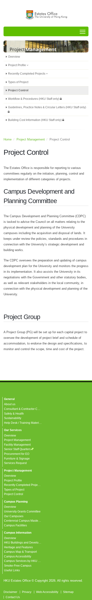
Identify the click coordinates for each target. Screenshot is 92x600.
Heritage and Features (18, 547)
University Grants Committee (22, 511)
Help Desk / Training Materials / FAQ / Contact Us (35, 422)
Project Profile (17, 65)
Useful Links (12, 570)
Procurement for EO (16, 453)
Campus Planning (16, 501)
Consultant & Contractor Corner (24, 408)
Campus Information (17, 532)
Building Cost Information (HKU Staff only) (35, 119)
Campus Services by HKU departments (29, 560)
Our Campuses (13, 516)
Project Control (18, 90)
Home (8, 139)
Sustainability (12, 418)
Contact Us (13, 597)
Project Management (31, 139)
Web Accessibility (47, 591)
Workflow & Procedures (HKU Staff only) (34, 98)
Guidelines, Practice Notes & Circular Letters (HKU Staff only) (47, 107)
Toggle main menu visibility (82, 31)
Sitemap (68, 591)
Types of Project (18, 82)
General (9, 398)
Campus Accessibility (17, 556)
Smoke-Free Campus (17, 565)
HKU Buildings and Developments (26, 542)
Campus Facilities (15, 525)
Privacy (26, 591)
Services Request (15, 462)
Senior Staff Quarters (17, 449)
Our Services (13, 430)
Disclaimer (10, 591)
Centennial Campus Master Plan (25, 520)
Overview (14, 56)
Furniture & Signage (17, 458)
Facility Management (17, 444)
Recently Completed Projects (27, 73)
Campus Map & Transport (20, 551)
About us (9, 404)
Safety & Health (14, 413)
